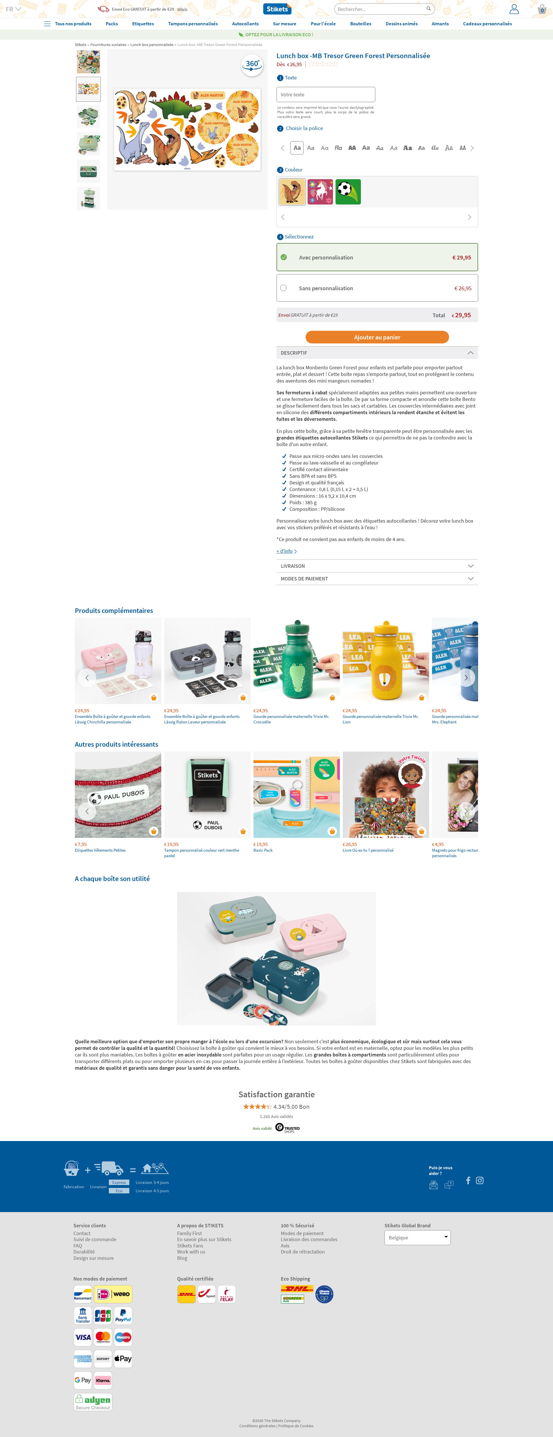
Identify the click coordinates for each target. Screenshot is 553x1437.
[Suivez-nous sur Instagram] (479, 1181)
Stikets (80, 44)
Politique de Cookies (295, 1425)
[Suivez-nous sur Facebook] (468, 1181)
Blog (182, 1258)
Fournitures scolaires (108, 44)
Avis (285, 1245)
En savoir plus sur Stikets (204, 1239)
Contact (81, 1233)
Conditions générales (257, 1425)
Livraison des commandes (309, 1239)
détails (182, 9)
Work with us (191, 1251)
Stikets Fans (190, 1245)
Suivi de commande (94, 1239)
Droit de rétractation (303, 1251)
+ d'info (284, 551)
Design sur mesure (93, 1258)
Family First (189, 1233)
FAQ (77, 1245)
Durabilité (84, 1251)
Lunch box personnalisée (151, 44)
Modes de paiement (302, 1233)
